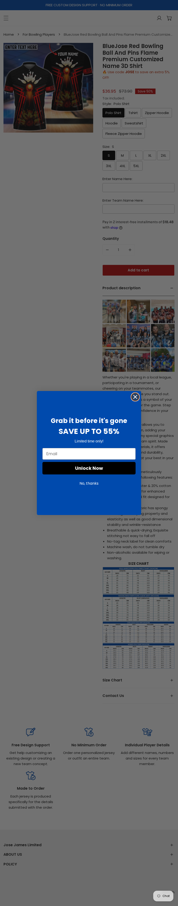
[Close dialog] (135, 397)
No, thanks (89, 483)
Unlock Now (89, 468)
